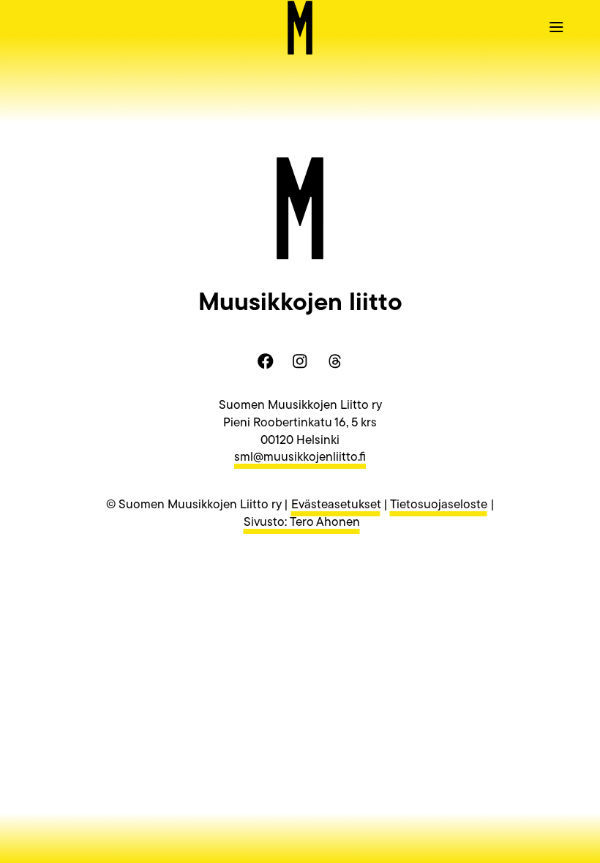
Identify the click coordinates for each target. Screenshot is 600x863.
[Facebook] (265, 361)
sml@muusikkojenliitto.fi (300, 457)
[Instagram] (300, 361)
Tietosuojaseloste (438, 505)
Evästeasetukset (335, 505)
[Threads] (334, 361)
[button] (556, 26)
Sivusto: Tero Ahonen (302, 522)
